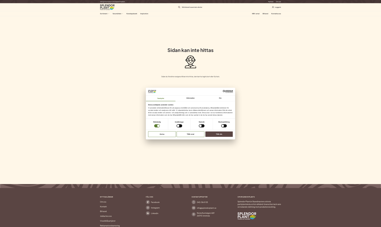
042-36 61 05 (202, 202)
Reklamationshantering (110, 225)
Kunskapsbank (132, 13)
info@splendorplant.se (206, 208)
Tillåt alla (219, 134)
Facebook (155, 202)
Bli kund (265, 13)
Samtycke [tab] (160, 98)
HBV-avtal (255, 13)
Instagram (155, 208)
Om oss (278, 1)
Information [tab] (190, 98)
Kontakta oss (276, 13)
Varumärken (117, 13)
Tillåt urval (190, 134)
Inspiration (144, 13)
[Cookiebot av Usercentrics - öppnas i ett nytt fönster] (224, 91)
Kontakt (103, 206)
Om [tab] (220, 98)
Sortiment (103, 13)
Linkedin (154, 213)
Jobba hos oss (106, 216)
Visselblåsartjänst (107, 221)
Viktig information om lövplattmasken (112, 1)
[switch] (179, 125)
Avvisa (162, 134)
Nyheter (271, 1)
